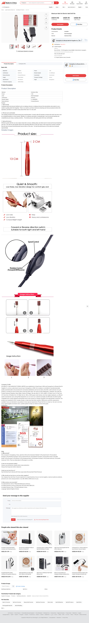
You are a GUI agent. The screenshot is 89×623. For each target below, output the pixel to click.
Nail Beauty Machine (5, 589)
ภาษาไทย (67, 614)
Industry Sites (53, 613)
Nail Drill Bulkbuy (18, 605)
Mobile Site (75, 613)
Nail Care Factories (17, 602)
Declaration (59, 617)
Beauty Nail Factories (28, 602)
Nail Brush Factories (40, 602)
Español (16, 614)
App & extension (71, 7)
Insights (79, 613)
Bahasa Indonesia (83, 614)
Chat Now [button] (79, 24)
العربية (52, 614)
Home (2, 9)
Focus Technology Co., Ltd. (35, 617)
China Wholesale (39, 613)
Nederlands (47, 614)
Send (13, 519)
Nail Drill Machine (59, 602)
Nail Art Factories (6, 602)
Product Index (68, 613)
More (2, 608)
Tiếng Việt (76, 614)
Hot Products (10, 613)
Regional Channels (60, 613)
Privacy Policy (65, 617)
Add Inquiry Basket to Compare (25, 51)
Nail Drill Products (69, 602)
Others (45, 589)
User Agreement (52, 617)
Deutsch (42, 614)
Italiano (37, 614)
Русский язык (32, 614)
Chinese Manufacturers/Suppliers (28, 613)
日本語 (59, 614)
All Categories (6, 7)
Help (63, 7)
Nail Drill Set (78, 602)
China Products (17, 613)
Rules (87, 7)
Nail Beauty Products (20, 9)
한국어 (56, 614)
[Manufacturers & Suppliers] (9, 2)
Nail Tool (25, 589)
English (12, 614)
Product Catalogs (21, 586)
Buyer (57, 7)
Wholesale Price (46, 613)
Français (26, 614)
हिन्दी (63, 614)
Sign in (86, 3)
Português (21, 614)
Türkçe (71, 614)
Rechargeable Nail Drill (7, 605)
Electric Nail (50, 602)
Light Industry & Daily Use (10, 9)
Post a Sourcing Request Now (41, 519)
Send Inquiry (60, 24)
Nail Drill (27, 9)
